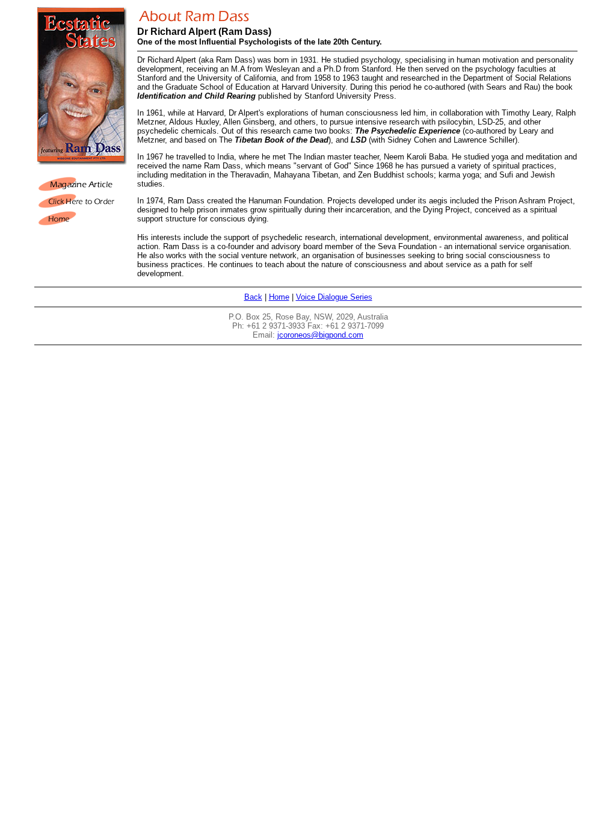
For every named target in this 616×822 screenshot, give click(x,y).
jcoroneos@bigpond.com (320, 334)
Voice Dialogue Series (334, 296)
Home (279, 296)
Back (253, 296)
